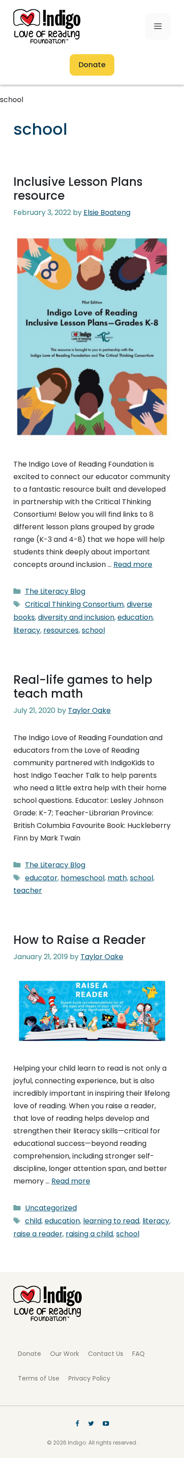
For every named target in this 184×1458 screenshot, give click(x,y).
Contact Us (105, 1353)
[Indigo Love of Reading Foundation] (47, 1318)
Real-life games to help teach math (82, 687)
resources (61, 630)
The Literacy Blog (55, 591)
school (93, 630)
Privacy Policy (89, 1378)
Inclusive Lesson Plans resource (77, 189)
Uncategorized (51, 1208)
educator (41, 878)
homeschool (83, 878)
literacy (26, 630)
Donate (92, 65)
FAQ (138, 1353)
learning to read (111, 1221)
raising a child (89, 1234)
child (33, 1221)
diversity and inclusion (76, 617)
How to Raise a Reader (79, 940)
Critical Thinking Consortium (74, 604)
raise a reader (38, 1234)
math (117, 878)
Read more (132, 564)
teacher (27, 890)
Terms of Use (38, 1378)
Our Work (64, 1353)
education (135, 617)
